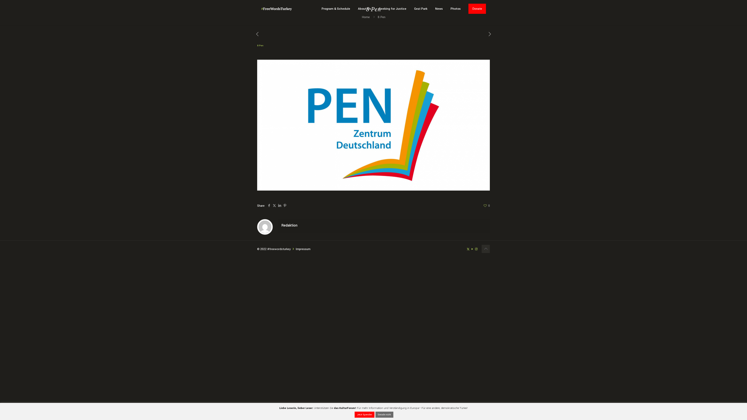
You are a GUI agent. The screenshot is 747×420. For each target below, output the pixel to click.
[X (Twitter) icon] (468, 249)
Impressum (303, 249)
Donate (477, 9)
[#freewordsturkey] (276, 9)
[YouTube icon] (472, 249)
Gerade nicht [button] (384, 414)
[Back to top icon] (486, 249)
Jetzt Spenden (364, 414)
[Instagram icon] (476, 249)
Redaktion (289, 225)
